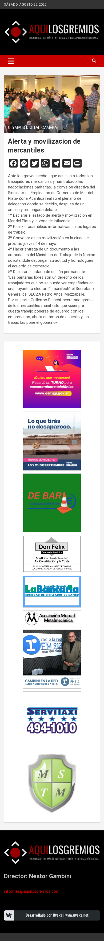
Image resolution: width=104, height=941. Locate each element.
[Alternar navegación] (11, 61)
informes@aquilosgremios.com (31, 891)
